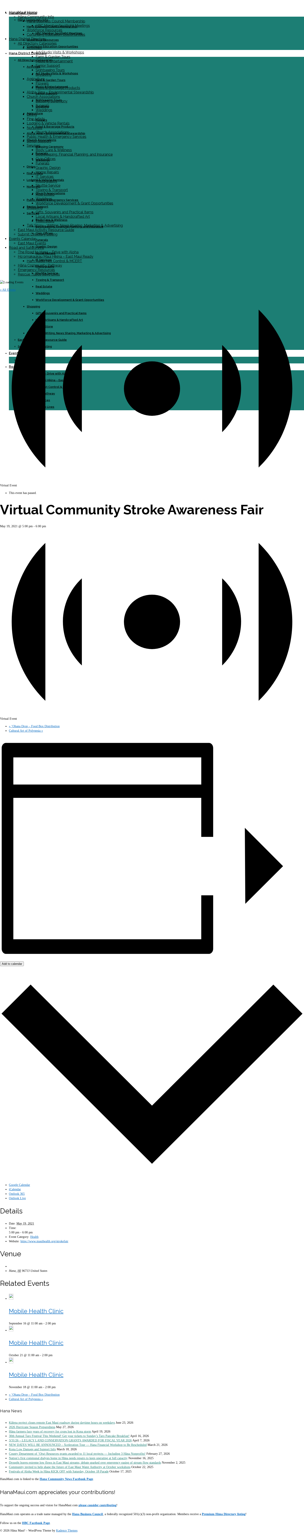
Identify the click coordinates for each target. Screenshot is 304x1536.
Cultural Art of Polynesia (26, 730)
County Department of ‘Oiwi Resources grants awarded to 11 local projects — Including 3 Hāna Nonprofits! (77, 1453)
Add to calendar (12, 963)
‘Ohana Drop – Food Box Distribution (34, 726)
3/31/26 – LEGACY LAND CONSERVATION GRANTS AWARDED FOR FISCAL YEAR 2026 (70, 1440)
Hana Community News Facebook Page (66, 1479)
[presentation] (11, 1298)
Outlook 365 (17, 1193)
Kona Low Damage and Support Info (32, 1449)
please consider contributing (97, 1505)
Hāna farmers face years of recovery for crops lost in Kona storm (50, 1431)
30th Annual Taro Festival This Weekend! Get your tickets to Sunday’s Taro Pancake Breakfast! (69, 1436)
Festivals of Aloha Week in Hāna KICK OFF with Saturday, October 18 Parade (59, 1471)
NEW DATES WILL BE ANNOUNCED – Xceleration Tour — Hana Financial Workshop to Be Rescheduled (78, 1445)
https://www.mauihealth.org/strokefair (44, 1241)
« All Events (8, 289)
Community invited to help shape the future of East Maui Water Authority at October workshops (69, 1467)
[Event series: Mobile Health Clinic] (58, 1323)
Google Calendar (19, 1185)
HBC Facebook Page (36, 1523)
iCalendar (15, 1189)
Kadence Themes (66, 1530)
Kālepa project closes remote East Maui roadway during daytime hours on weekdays (62, 1422)
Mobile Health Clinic (36, 1311)
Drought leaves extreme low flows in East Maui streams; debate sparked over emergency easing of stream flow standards (85, 1462)
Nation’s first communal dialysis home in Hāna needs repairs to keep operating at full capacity (68, 1458)
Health (34, 1237)
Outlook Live (17, 1198)
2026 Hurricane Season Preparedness (32, 1427)
